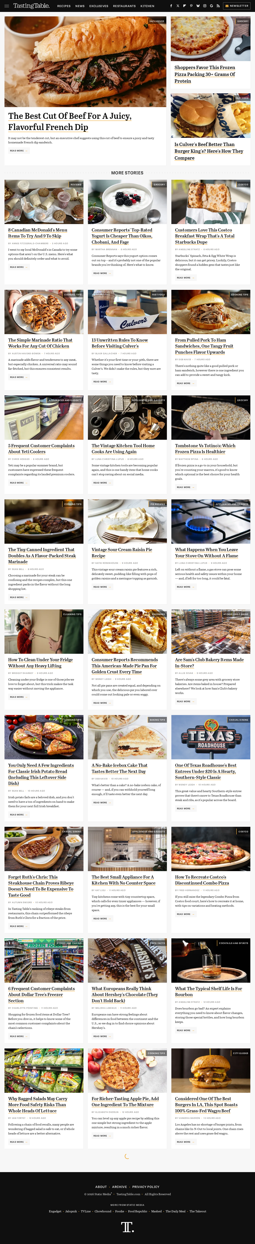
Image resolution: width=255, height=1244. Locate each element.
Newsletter (239, 5)
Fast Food (242, 97)
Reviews (76, 184)
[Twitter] (178, 6)
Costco (243, 184)
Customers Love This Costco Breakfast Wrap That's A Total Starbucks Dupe (204, 236)
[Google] (211, 6)
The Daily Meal (176, 1211)
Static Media (102, 1194)
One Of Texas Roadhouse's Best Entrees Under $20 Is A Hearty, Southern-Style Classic (206, 771)
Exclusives (98, 6)
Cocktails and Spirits (233, 943)
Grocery (242, 21)
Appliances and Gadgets (65, 400)
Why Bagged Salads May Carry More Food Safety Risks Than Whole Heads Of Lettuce (37, 1104)
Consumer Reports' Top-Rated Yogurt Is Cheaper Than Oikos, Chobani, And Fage (122, 236)
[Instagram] (205, 6)
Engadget (55, 1211)
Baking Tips (157, 719)
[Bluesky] (198, 6)
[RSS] (218, 6)
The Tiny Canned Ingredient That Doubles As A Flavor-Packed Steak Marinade (42, 555)
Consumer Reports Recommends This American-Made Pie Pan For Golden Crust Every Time (125, 665)
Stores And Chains (236, 614)
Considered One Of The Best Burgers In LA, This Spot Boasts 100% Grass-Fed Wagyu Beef (206, 1104)
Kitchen (147, 6)
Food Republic (137, 1211)
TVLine (86, 1211)
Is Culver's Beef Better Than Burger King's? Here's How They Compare (209, 151)
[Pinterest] (191, 6)
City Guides (240, 1053)
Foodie (119, 1211)
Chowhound (103, 1211)
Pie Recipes (158, 504)
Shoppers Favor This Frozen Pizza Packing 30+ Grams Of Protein (205, 74)
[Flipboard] (184, 6)
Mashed (156, 1211)
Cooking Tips (72, 294)
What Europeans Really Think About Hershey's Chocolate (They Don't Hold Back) (125, 994)
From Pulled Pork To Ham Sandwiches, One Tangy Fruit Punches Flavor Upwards (204, 346)
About (101, 1186)
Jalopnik (71, 1211)
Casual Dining (238, 719)
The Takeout (197, 1211)
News (80, 6)
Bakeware (158, 614)
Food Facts (157, 943)
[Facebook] (171, 6)
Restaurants (124, 6)
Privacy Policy (146, 1186)
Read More (17, 150)
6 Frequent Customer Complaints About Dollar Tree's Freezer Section (41, 994)
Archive (119, 1186)
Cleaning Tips (72, 614)
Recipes (64, 6)
